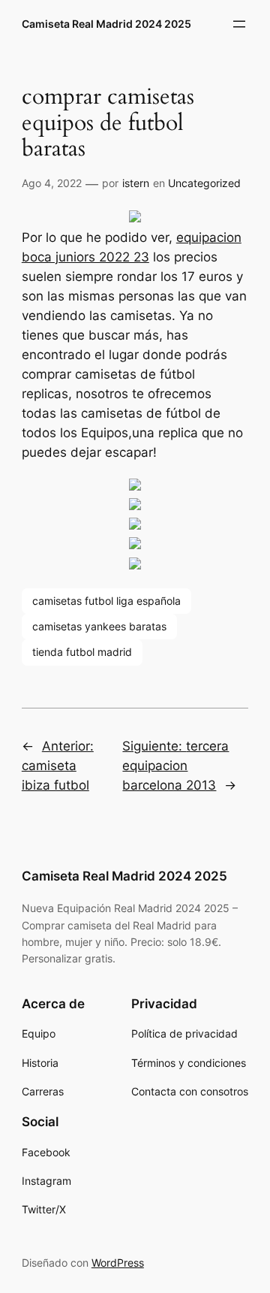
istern (135, 183)
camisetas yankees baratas (99, 626)
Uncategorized (204, 183)
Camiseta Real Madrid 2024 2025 (106, 23)
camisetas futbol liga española (106, 600)
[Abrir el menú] (239, 24)
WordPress (118, 1262)
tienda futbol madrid (82, 651)
